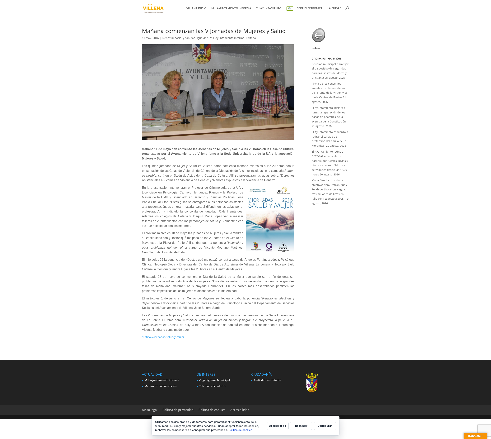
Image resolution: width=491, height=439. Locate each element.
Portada (251, 38)
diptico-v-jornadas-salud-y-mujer (163, 337)
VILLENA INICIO (196, 8)
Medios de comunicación (161, 386)
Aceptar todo (277, 425)
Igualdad (202, 38)
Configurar (325, 425)
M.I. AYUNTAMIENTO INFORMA (231, 8)
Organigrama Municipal (214, 380)
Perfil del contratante (267, 380)
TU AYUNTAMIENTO (268, 8)
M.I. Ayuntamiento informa (227, 38)
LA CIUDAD (334, 8)
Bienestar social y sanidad (178, 38)
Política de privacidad (178, 410)
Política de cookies (212, 410)
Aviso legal (149, 410)
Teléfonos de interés (212, 386)
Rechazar (301, 425)
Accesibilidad (239, 410)
